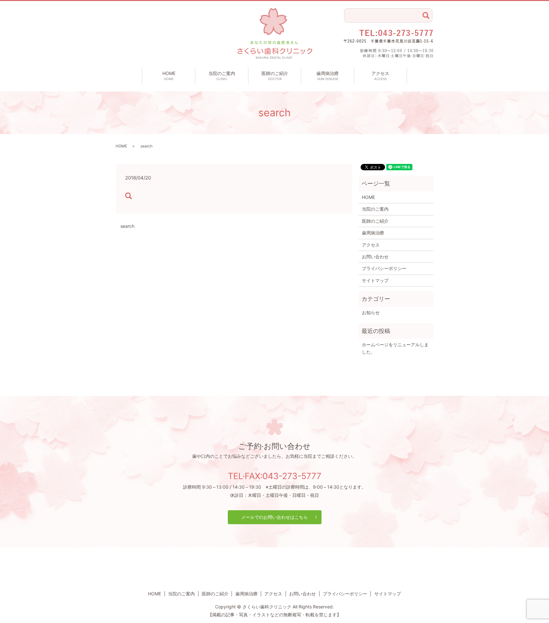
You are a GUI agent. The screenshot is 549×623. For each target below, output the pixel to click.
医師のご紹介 (274, 76)
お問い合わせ (375, 256)
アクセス (380, 76)
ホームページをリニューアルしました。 (395, 348)
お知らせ (371, 312)
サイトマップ (375, 280)
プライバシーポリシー (384, 268)
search (127, 226)
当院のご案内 (221, 76)
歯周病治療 (327, 76)
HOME (168, 76)
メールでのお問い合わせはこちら (274, 517)
